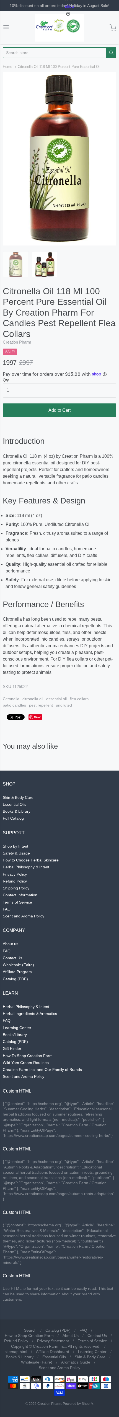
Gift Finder (12, 1048)
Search (30, 1330)
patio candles (14, 705)
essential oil (56, 699)
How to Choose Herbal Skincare (31, 860)
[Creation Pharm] (59, 28)
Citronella (11, 699)
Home (7, 67)
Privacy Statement (53, 1341)
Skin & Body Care (18, 797)
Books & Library (16, 811)
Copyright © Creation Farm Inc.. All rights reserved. (55, 1346)
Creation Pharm (17, 342)
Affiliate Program (17, 972)
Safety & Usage (16, 853)
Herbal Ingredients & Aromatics (30, 1013)
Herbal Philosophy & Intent (26, 867)
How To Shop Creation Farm (28, 1055)
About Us (71, 1335)
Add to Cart (59, 410)
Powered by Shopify (78, 1404)
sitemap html (16, 1351)
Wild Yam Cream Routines (26, 1062)
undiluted (64, 705)
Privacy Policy (15, 874)
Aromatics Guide (75, 1362)
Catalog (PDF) (15, 979)
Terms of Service (17, 902)
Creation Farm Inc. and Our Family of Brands (42, 1069)
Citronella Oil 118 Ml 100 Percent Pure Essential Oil (59, 67)
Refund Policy (15, 881)
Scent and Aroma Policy (23, 916)
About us (10, 944)
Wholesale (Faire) (18, 965)
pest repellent (41, 705)
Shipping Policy (16, 888)
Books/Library (15, 1034)
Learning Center (17, 1027)
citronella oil (32, 699)
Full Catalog (13, 818)
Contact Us (12, 958)
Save (37, 717)
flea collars (79, 699)
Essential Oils (14, 804)
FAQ (7, 909)
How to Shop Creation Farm (29, 1335)
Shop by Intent (15, 846)
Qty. (6, 380)
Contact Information (20, 895)
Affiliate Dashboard (52, 1351)
